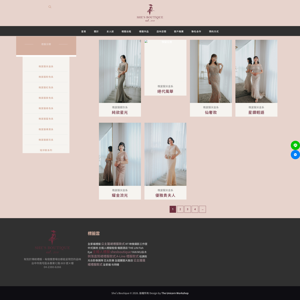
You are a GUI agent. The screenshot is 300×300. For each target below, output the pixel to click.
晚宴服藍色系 (46, 118)
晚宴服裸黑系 (46, 129)
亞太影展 (109, 260)
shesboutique (120, 251)
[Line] (295, 145)
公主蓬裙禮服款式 (113, 244)
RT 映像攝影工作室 (136, 244)
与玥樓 (115, 264)
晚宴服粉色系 (46, 76)
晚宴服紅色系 (46, 87)
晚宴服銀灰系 (46, 139)
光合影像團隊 (95, 260)
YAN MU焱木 (139, 252)
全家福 (107, 264)
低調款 (143, 256)
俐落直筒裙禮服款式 (102, 256)
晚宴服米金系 (46, 66)
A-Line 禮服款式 (127, 256)
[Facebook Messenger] (295, 154)
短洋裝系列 (46, 150)
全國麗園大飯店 (124, 260)
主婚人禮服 (101, 251)
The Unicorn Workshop (175, 293)
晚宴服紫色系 (46, 97)
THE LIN (133, 248)
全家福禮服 (94, 244)
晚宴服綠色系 (46, 108)
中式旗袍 (93, 248)
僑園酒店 (122, 248)
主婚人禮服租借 (108, 248)
